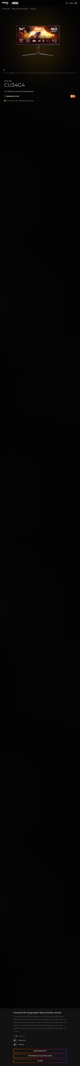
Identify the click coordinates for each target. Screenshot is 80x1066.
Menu (71, 3)
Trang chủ (6, 9)
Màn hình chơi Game (20, 9)
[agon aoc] (10, 3)
